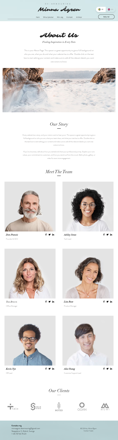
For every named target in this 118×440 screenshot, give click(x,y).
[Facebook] (46, 234)
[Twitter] (49, 234)
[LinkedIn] (53, 234)
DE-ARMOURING (59, 4)
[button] (48, 18)
